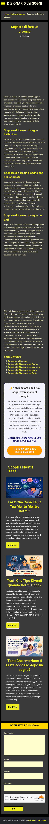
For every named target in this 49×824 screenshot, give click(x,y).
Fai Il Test (12, 545)
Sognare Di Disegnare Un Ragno (23, 364)
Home (6, 14)
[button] (3, 3)
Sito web (7, 783)
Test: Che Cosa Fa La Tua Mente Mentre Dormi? (24, 506)
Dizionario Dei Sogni (37, 820)
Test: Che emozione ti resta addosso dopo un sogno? (24, 665)
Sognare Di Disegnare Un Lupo (22, 370)
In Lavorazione (18, 14)
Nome (7, 760)
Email (7, 771)
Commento (8, 733)
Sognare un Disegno (17, 361)
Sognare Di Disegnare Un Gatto (22, 373)
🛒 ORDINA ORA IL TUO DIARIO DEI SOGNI (24, 450)
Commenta (24, 36)
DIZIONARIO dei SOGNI (24, 3)
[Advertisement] (24, 66)
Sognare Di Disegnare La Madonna (24, 367)
